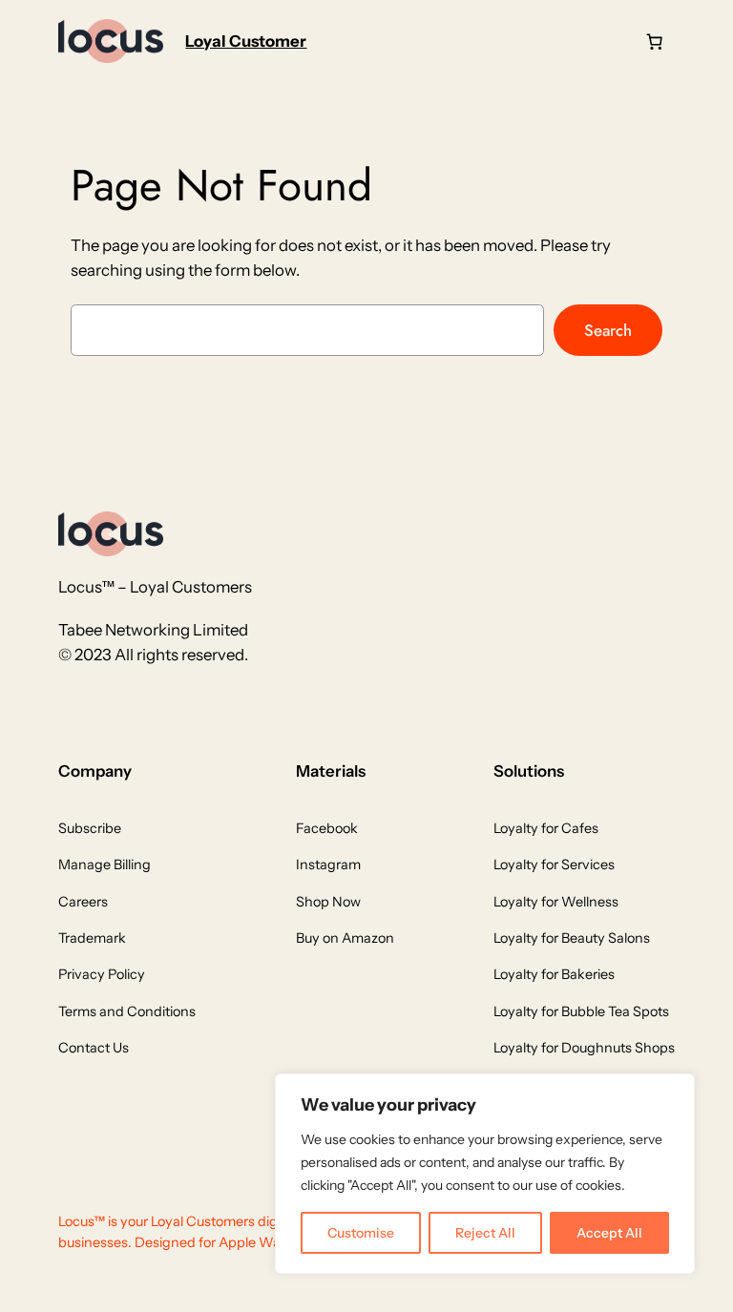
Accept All (609, 1232)
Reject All (485, 1232)
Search (608, 330)
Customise (360, 1232)
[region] (485, 1173)
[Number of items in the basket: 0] (655, 41)
